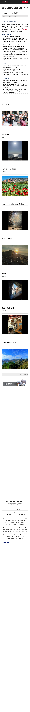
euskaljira (5, 104)
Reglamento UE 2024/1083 (10, 520)
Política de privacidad (9, 522)
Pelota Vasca (15, 531)
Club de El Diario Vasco (20, 536)
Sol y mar (5, 135)
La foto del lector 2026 (10, 13)
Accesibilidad (24, 518)
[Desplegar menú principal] (27, 8)
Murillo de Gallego (9, 169)
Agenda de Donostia (23, 531)
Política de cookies (20, 524)
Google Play (22, 514)
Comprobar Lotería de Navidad (11, 538)
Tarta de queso (25, 529)
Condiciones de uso (21, 520)
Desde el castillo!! (9, 342)
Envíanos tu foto (7, 16)
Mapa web (23, 522)
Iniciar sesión (24, 7)
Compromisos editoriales (11, 524)
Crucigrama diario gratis (8, 534)
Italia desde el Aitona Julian (13, 204)
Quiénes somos (12, 518)
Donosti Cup (16, 534)
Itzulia (13, 536)
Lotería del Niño (22, 538)
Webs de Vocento (24, 542)
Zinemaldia (18, 529)
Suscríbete (25, 1)
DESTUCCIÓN (8, 308)
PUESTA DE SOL (9, 238)
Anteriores (23, 374)
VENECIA (6, 274)
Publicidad (17, 522)
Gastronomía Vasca (14, 527)
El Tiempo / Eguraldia (7, 533)
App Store (9, 514)
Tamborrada (8, 536)
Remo (4, 529)
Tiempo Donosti (23, 534)
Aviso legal (18, 518)
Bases (14, 16)
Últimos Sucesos (6, 527)
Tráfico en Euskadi (23, 533)
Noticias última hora (23, 527)
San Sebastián (15, 533)
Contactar (5, 518)
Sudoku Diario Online (10, 529)
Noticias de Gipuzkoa (7, 531)
